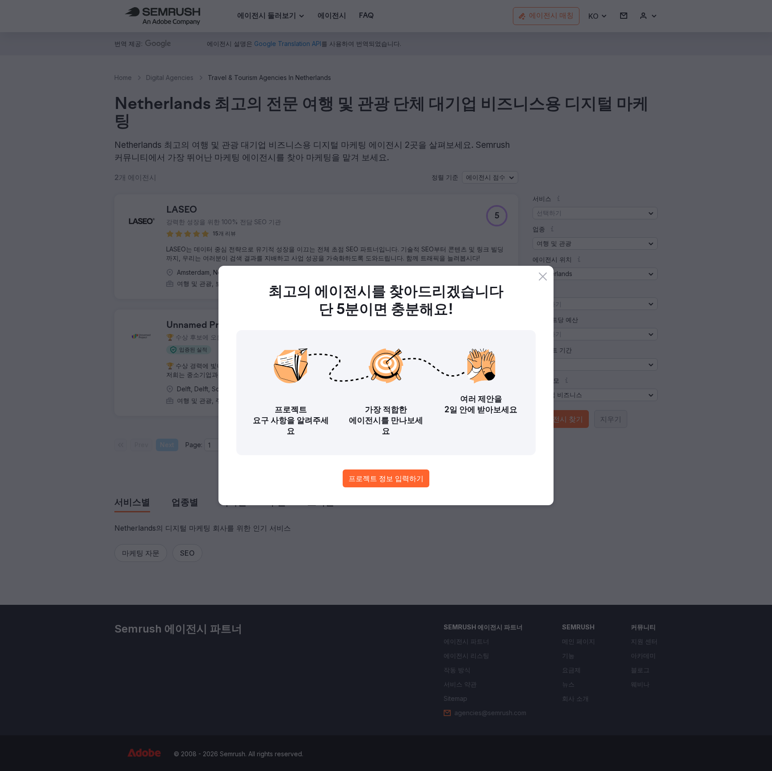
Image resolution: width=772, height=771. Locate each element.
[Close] (543, 276)
